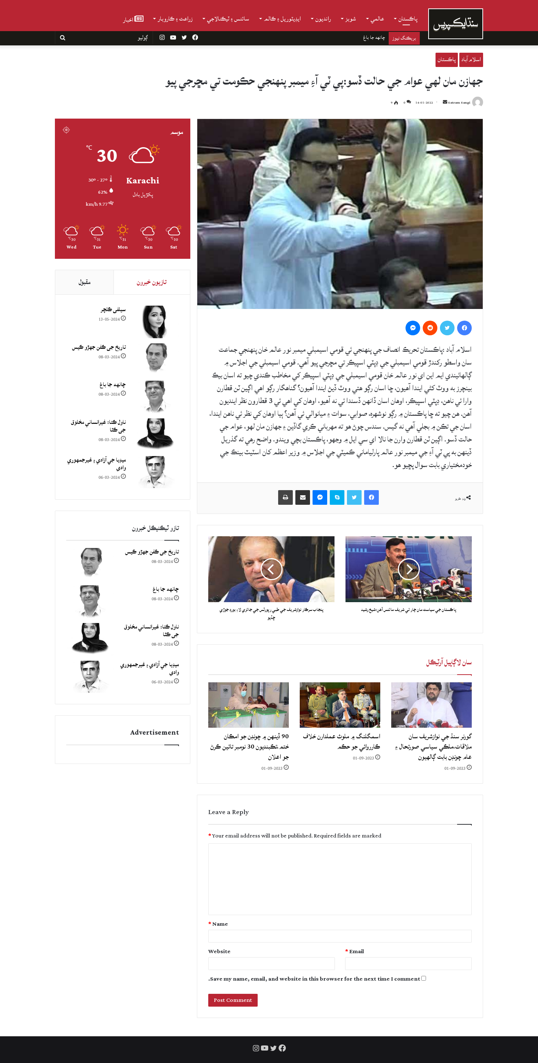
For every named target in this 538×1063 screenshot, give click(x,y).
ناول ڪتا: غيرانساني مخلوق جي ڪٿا (353, 37)
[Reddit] (430, 328)
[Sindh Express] (455, 23)
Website (219, 951)
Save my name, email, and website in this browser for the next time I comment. (314, 979)
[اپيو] (285, 497)
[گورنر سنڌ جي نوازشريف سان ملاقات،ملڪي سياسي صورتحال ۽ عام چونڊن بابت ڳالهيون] (431, 705)
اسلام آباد (471, 59)
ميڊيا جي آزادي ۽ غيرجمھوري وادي (96, 463)
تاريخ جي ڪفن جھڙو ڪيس (99, 347)
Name (218, 924)
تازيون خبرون (152, 282)
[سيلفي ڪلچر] (155, 322)
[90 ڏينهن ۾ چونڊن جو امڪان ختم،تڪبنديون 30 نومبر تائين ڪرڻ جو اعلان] (248, 705)
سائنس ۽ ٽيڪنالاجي (228, 19)
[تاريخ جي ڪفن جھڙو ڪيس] (155, 359)
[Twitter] (447, 328)
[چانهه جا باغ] (155, 397)
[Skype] (337, 497)
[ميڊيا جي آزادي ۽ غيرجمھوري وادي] (155, 472)
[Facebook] (464, 328)
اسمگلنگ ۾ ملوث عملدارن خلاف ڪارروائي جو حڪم (341, 741)
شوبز (350, 19)
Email (354, 951)
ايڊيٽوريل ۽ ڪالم (282, 19)
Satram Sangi (459, 103)
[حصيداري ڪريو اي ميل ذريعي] (302, 497)
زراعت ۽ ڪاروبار (175, 19)
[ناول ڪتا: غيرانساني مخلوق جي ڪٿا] (155, 434)
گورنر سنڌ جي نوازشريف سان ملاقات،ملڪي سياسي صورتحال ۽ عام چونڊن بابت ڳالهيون (433, 746)
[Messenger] (413, 328)
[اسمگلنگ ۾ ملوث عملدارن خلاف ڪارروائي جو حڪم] (340, 705)
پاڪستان (408, 19)
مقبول (84, 282)
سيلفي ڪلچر (113, 309)
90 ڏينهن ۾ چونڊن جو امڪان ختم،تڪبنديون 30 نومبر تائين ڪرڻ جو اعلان (249, 746)
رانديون (323, 19)
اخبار (128, 19)
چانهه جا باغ (113, 384)
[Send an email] (445, 103)
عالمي (377, 19)
